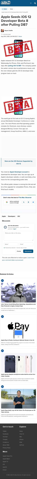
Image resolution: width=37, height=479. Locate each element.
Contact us (6, 442)
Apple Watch (6, 459)
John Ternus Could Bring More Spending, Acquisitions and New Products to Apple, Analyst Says (18, 305)
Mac (21, 437)
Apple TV (5, 461)
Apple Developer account (19, 172)
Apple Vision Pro (7, 456)
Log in (14, 229)
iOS (19, 216)
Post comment (28, 251)
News (11, 9)
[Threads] (28, 202)
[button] (31, 3)
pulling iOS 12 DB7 (14, 65)
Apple (4, 216)
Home (5, 9)
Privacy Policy (6, 448)
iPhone (21, 439)
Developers (11, 216)
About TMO (6, 445)
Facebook (5, 434)
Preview (19, 251)
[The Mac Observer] (5, 3)
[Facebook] (33, 202)
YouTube (5, 437)
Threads (5, 439)
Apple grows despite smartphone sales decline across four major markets (18, 375)
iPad (21, 442)
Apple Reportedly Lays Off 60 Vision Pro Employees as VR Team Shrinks (18, 411)
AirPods (22, 445)
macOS (5, 467)
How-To (22, 434)
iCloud (4, 470)
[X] (23, 202)
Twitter (4, 431)
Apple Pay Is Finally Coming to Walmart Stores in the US (17, 340)
